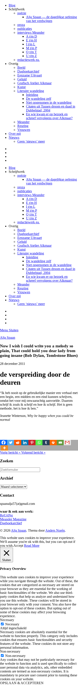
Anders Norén (55, 530)
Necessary (12, 624)
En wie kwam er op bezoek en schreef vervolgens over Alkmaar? (49, 116)
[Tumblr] (46, 442)
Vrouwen (23, 130)
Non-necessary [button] (10, 651)
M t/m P (31, 48)
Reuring (22, 126)
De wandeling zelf (38, 98)
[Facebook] (3, 442)
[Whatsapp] (39, 442)
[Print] (53, 442)
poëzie (21, 13)
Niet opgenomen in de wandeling (49, 102)
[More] (4, 448)
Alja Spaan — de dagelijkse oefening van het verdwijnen (51, 19)
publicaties (24, 28)
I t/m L (30, 44)
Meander (23, 122)
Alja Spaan (7, 337)
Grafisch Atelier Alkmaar (34, 83)
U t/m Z (31, 56)
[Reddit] (17, 442)
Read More (31, 545)
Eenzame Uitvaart (29, 75)
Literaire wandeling (30, 91)
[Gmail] (67, 442)
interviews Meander (30, 32)
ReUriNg (6, 515)
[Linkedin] (24, 442)
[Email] (60, 442)
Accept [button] (18, 545)
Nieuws (14, 137)
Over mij (15, 133)
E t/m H (31, 40)
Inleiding (32, 95)
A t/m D (31, 36)
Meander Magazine (13, 519)
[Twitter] (10, 442)
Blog (12, 5)
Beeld (21, 67)
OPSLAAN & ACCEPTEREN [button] (22, 683)
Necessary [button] (7, 620)
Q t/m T (31, 52)
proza (21, 25)
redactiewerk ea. (28, 60)
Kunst (21, 87)
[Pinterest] (32, 442)
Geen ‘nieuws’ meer (31, 141)
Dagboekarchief (28, 71)
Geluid (22, 79)
